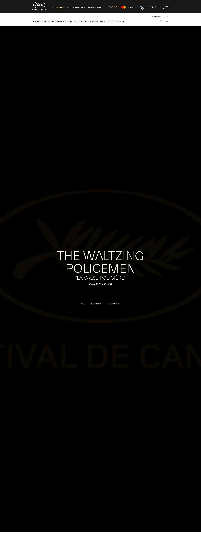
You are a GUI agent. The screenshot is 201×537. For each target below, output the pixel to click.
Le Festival (49, 21)
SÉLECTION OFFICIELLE (60, 8)
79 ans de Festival (64, 21)
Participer (105, 21)
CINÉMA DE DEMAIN (78, 8)
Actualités (38, 21)
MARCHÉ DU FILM (94, 8)
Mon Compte (156, 16)
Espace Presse (117, 21)
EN (167, 16)
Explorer (94, 21)
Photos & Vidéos (81, 21)
